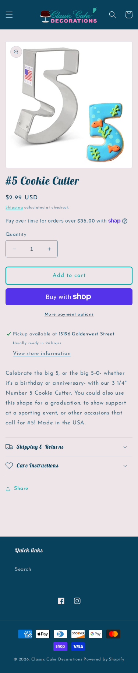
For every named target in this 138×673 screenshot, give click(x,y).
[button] (9, 15)
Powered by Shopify (104, 660)
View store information (42, 353)
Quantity (16, 234)
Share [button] (21, 488)
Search (23, 569)
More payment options (69, 314)
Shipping (14, 208)
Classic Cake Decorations (56, 660)
